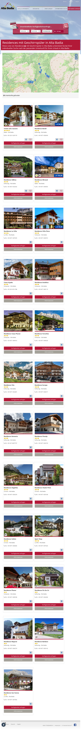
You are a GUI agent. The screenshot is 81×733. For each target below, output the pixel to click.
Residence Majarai (10, 642)
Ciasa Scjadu (8, 282)
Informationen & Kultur (61, 9)
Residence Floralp (41, 436)
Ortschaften (36, 9)
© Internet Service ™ (67, 725)
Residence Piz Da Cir (42, 590)
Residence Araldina (41, 282)
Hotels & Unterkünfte (23, 9)
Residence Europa (41, 385)
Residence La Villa (10, 231)
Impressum (57, 725)
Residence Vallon (10, 539)
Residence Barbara (41, 642)
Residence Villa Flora (42, 231)
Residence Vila (9, 385)
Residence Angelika (11, 488)
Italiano (7, 724)
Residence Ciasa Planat (12, 334)
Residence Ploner (10, 590)
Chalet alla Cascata (11, 129)
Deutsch (13, 724)
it (65, 1)
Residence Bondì (41, 129)
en (77, 1)
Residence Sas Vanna (11, 693)
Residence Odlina (10, 180)
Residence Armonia (11, 436)
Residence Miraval (41, 180)
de (71, 1)
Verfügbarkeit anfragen (74, 9)
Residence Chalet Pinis (43, 488)
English (19, 724)
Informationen (18, 147)
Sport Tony (38, 539)
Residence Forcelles (42, 334)
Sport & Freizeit (49, 9)
